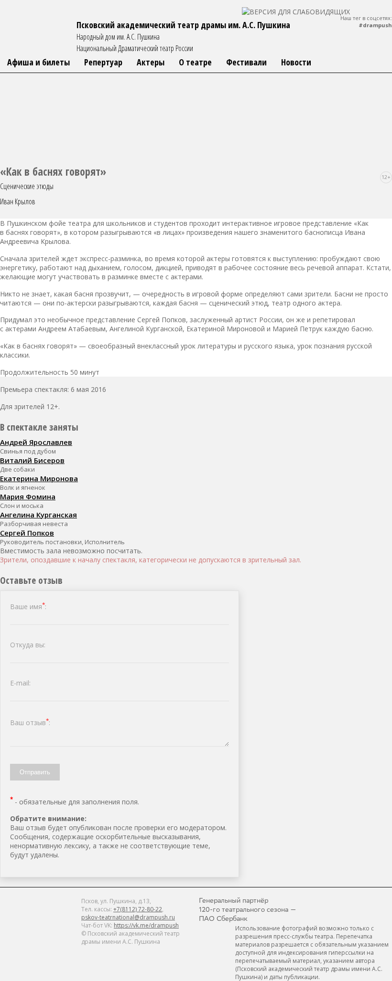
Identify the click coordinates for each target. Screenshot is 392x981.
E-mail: (20, 682)
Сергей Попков (27, 533)
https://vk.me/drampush (146, 925)
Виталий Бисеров (32, 460)
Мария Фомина (27, 496)
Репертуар (103, 62)
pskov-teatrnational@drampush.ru (128, 917)
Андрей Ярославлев (36, 442)
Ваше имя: (28, 606)
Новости (296, 62)
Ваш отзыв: (30, 722)
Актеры (150, 62)
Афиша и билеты (38, 62)
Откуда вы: (27, 644)
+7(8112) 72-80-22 (137, 909)
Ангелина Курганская (38, 514)
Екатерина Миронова (39, 478)
